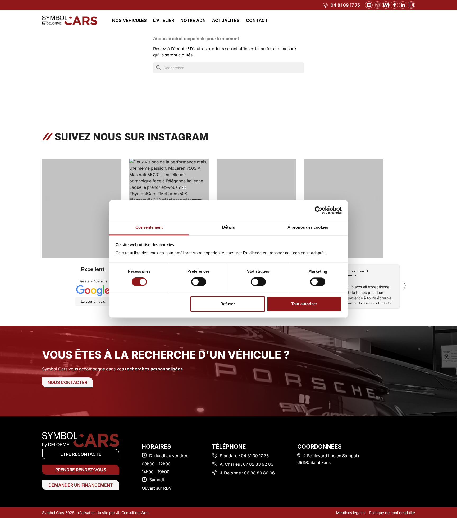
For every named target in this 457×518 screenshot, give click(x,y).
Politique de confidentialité (392, 512)
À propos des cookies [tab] (307, 227)
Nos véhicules (129, 20)
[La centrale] (369, 4)
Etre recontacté (80, 454)
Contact (257, 20)
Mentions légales (350, 512)
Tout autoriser (304, 304)
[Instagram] (411, 4)
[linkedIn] (402, 4)
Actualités (226, 20)
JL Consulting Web (132, 512)
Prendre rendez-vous (80, 469)
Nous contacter (67, 382)
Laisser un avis (93, 301)
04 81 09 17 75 (345, 5)
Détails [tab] (228, 227)
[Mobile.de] (386, 4)
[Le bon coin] (377, 4)
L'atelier (163, 20)
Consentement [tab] (149, 227)
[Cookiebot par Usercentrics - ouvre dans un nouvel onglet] (318, 210)
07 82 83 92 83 (258, 464)
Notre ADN (193, 20)
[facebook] (394, 4)
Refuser (227, 304)
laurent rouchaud (352, 271)
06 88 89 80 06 (259, 472)
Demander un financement (80, 485)
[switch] (198, 282)
